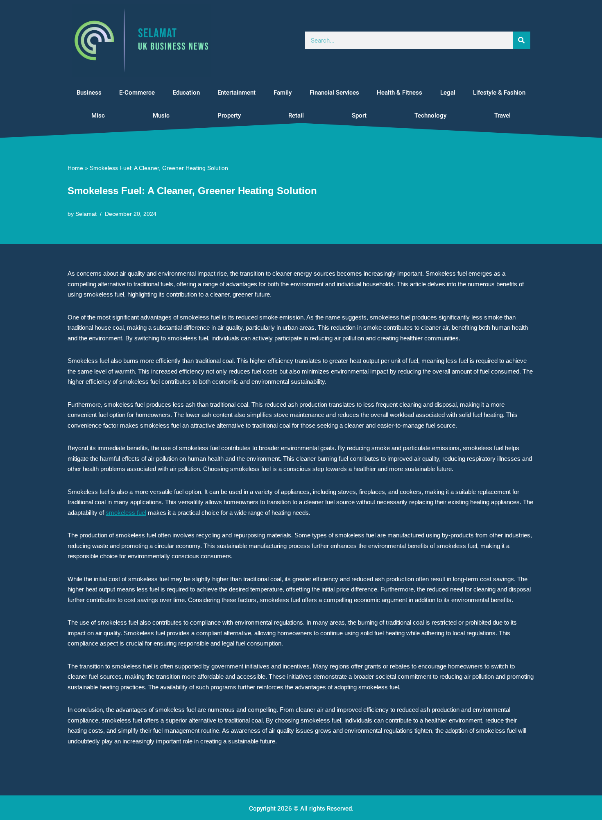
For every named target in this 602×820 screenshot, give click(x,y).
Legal (447, 92)
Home (75, 168)
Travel (502, 115)
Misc (98, 115)
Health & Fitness (399, 92)
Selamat (86, 214)
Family (283, 92)
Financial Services (334, 92)
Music (161, 115)
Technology (430, 115)
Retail (296, 115)
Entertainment (236, 92)
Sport (359, 115)
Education (186, 92)
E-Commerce (137, 92)
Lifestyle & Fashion (499, 92)
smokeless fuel (126, 512)
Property (229, 115)
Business (89, 92)
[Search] (521, 40)
